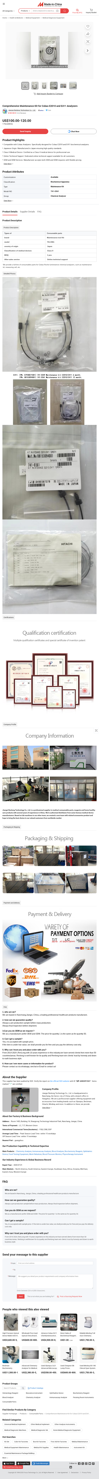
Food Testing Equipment (18, 1154)
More (4, 1458)
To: (15, 1270)
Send (21, 1296)
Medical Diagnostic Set (39, 1430)
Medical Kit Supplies (41, 1447)
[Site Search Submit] (64, 10)
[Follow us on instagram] (86, 1463)
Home (4, 18)
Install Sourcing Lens (14, 1467)
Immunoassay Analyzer (41, 1151)
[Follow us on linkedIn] (70, 1467)
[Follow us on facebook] (79, 1463)
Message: (12, 1276)
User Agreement (62, 1472)
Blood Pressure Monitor (52, 1154)
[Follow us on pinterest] (93, 1463)
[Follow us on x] (82, 1463)
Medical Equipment (33, 18)
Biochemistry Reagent (73, 1151)
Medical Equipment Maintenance (16, 1447)
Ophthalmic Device (56, 1393)
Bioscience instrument (34, 1393)
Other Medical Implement (40, 1424)
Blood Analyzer (58, 1151)
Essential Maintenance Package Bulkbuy (19, 1453)
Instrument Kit (79, 1447)
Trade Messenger (40, 1463)
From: (13, 1263)
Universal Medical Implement (15, 1424)
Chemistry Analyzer (24, 1151)
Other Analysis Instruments (65, 1424)
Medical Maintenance (80, 1441)
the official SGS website (59, 1081)
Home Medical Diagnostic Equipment (67, 1430)
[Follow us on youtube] (89, 1463)
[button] (3, 3)
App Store (9, 1463)
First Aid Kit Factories (59, 1441)
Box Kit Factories (39, 1441)
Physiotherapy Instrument (72, 1154)
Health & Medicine (16, 18)
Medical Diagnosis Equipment (53, 18)
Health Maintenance (61, 1447)
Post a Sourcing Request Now (69, 1296)
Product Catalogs (36, 1388)
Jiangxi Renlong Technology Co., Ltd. (22, 110)
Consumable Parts (9, 1402)
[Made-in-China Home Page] (49, 4)
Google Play (23, 1463)
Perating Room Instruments (83, 1397)
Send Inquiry (25, 131)
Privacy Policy (86, 1472)
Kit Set (6, 1441)
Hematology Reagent (10, 1393)
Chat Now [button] (75, 131)
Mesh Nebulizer (35, 1154)
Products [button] (24, 11)
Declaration (75, 1472)
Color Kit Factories (21, 1441)
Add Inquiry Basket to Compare (50, 93)
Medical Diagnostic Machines (15, 1430)
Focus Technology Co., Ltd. (33, 1472)
